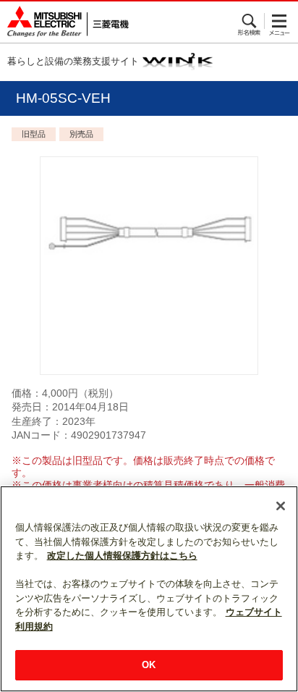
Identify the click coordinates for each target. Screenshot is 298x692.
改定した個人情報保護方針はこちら (122, 555)
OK (149, 664)
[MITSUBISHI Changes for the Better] (64, 22)
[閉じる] (281, 506)
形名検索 (250, 21)
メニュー (279, 21)
